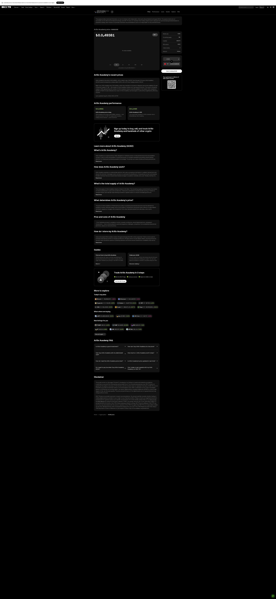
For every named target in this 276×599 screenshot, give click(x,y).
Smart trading (28, 7)
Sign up (261, 7)
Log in (256, 7)
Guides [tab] (168, 11)
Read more (99, 161)
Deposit (42, 7)
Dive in (97, 264)
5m (116, 64)
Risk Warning (101, 401)
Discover (16, 7)
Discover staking (134, 264)
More (73, 7)
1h (122, 64)
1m (110, 64)
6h (129, 64)
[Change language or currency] (273, 7)
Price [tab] (149, 11)
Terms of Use (152, 399)
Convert (63, 7)
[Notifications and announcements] (270, 7)
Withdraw (49, 7)
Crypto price (102, 414)
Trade (22, 7)
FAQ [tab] (178, 11)
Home (95, 414)
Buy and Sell (57, 7)
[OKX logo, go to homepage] (6, 7)
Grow (36, 7)
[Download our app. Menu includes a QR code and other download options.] (268, 7)
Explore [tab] (174, 11)
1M (141, 64)
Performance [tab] (155, 11)
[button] (105, 12)
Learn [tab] (162, 11)
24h (135, 64)
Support (68, 7)
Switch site (60, 2)
